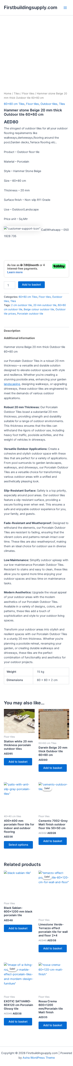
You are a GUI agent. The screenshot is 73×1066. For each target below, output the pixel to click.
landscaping (12, 384)
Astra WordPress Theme (39, 1057)
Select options (18, 844)
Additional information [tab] (19, 338)
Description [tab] (12, 330)
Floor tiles (28, 93)
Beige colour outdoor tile (39, 309)
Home (7, 93)
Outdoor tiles (48, 104)
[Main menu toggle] (65, 7)
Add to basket (31, 284)
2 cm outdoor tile (21, 305)
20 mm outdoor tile (44, 305)
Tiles (17, 93)
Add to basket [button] (18, 761)
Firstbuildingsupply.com (30, 7)
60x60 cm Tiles (14, 104)
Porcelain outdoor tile (30, 313)
